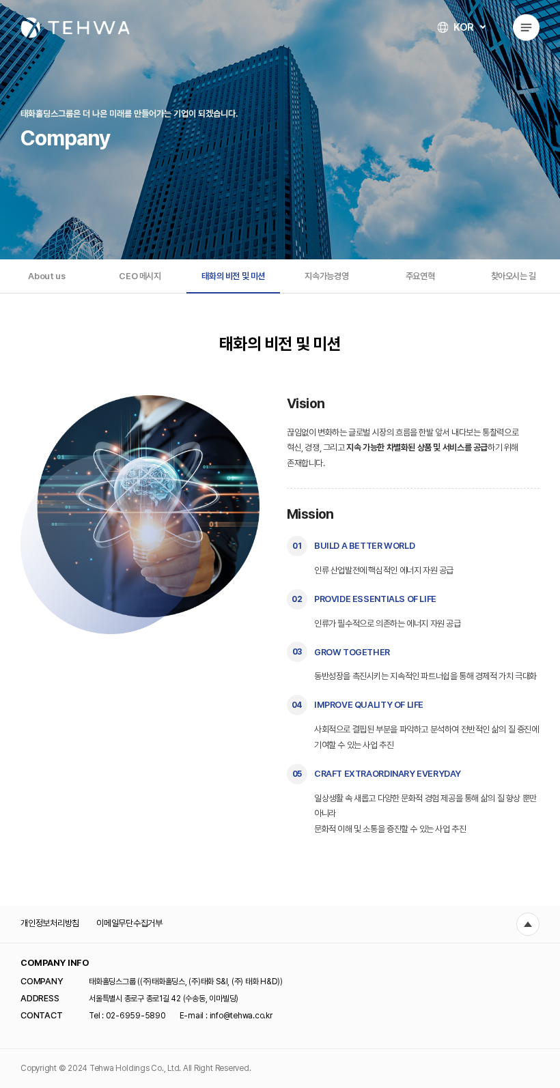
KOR (463, 27)
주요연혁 (420, 276)
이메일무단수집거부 (129, 923)
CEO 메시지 (139, 276)
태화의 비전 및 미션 (233, 276)
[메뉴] (526, 27)
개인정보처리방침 (49, 923)
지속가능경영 (326, 276)
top (528, 924)
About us (46, 276)
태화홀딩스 (75, 27)
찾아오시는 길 (513, 276)
